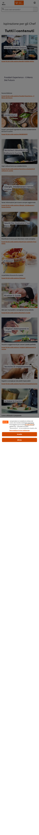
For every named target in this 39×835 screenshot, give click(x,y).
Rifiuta (19, 440)
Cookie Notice (29, 424)
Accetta (19, 434)
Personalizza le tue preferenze (19, 430)
